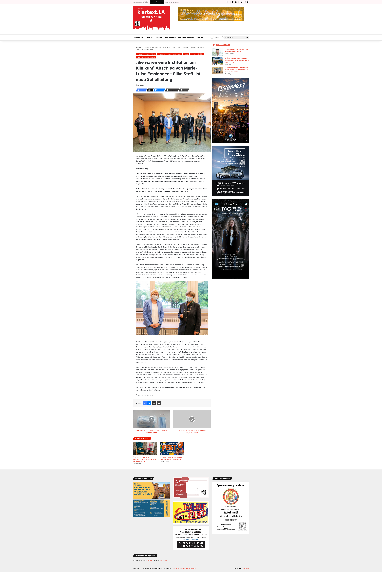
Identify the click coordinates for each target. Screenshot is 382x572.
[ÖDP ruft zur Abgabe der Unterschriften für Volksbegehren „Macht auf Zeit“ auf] (145, 448)
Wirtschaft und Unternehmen (146, 57)
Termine (200, 37)
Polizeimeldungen (185, 37)
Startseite (140, 37)
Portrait (193, 54)
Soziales (200, 54)
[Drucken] (159, 403)
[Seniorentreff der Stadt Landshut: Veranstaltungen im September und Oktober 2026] (217, 61)
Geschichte (161, 54)
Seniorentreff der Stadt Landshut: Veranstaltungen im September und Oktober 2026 (237, 60)
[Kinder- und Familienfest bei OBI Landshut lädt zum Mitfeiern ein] (172, 448)
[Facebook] (145, 403)
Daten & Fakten (150, 54)
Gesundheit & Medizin (174, 54)
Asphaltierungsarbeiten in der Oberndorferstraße (180, 2)
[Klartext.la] (151, 18)
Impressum (149, 560)
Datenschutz (163, 560)
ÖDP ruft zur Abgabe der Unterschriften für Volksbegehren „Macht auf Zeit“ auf (144, 459)
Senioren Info (170, 37)
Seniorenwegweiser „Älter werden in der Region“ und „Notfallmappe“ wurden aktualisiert (236, 70)
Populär (159, 37)
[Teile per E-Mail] (154, 403)
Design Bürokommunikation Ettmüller (184, 568)
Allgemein (148, 47)
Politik (150, 37)
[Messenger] (149, 403)
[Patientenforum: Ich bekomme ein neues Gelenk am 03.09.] (217, 52)
